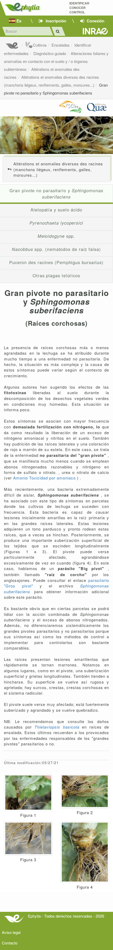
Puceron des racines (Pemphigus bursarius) (56, 262)
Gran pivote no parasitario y (56, 193)
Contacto (9, 943)
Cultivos (40, 45)
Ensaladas (61, 45)
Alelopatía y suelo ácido (56, 209)
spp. (56, 236)
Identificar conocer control (79, 7)
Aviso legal (11, 932)
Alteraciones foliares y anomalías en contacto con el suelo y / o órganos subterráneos (56, 61)
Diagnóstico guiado (49, 53)
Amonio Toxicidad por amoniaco (45, 478)
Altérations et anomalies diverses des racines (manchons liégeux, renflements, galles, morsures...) (58, 169)
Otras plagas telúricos (56, 275)
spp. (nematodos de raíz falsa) (56, 249)
